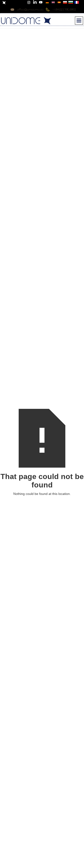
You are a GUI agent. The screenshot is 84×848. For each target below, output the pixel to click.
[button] (79, 21)
